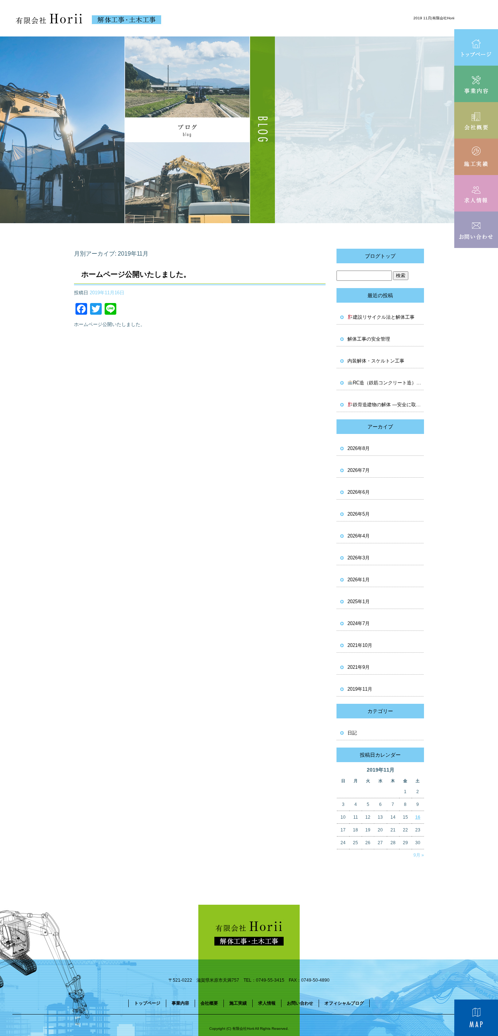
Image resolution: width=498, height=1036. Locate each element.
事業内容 (476, 84)
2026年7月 (358, 470)
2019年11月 (359, 689)
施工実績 (476, 157)
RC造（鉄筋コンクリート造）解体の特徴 (388, 382)
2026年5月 (358, 514)
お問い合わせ (476, 230)
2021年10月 (359, 645)
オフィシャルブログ (344, 1003)
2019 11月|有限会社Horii (433, 18)
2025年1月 (358, 601)
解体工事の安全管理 (368, 339)
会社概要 (476, 120)
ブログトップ (380, 256)
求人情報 (476, 193)
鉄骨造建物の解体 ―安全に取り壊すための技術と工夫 (388, 404)
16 (417, 817)
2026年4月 (358, 536)
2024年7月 (358, 623)
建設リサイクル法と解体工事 (384, 317)
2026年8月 (358, 448)
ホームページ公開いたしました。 (136, 274)
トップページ (476, 47)
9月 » (418, 855)
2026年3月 (358, 557)
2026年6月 (358, 492)
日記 (352, 733)
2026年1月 (358, 579)
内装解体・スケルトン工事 (375, 361)
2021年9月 (358, 667)
